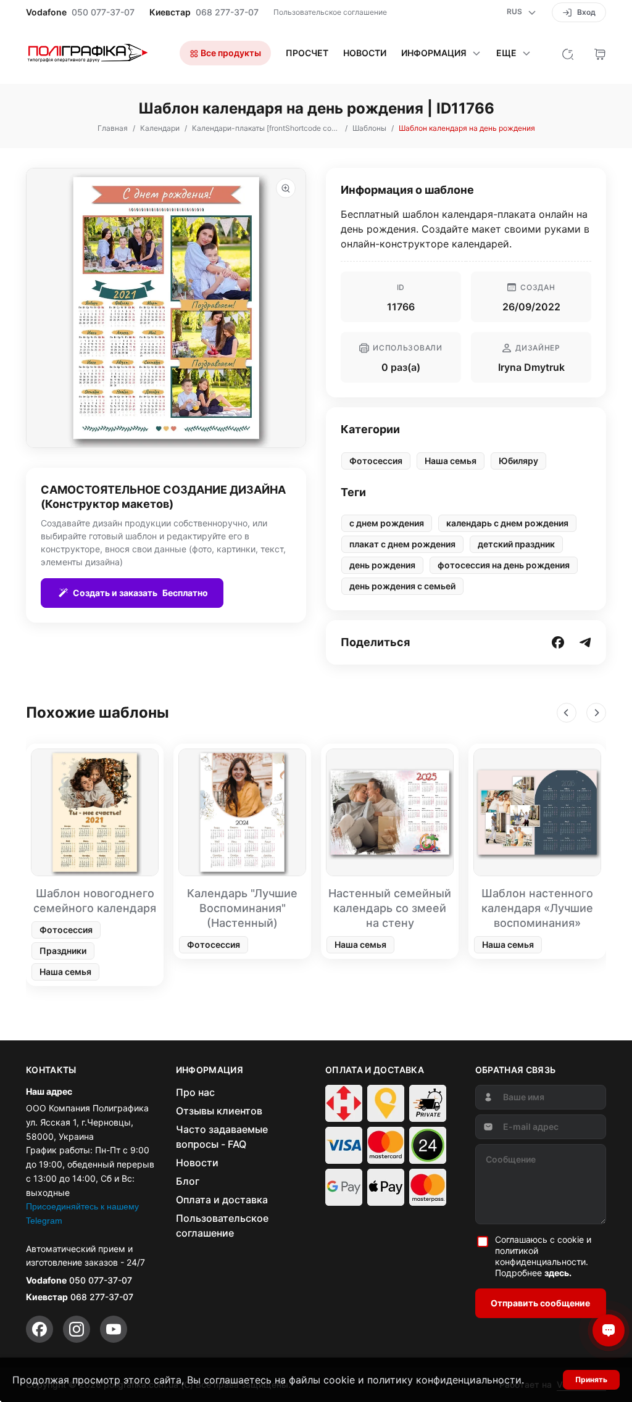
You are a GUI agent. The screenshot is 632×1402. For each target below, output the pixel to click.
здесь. (558, 1272)
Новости (364, 53)
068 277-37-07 (227, 12)
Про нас (195, 1092)
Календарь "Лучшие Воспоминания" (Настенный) (242, 908)
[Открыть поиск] (568, 53)
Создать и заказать (140, 592)
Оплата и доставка (222, 1199)
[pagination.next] (596, 713)
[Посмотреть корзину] (600, 53)
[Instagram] (76, 1329)
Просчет (307, 53)
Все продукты (230, 53)
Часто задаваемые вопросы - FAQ (222, 1136)
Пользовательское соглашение (330, 12)
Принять (591, 1379)
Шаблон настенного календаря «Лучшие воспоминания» (537, 908)
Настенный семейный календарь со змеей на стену (389, 908)
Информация (434, 53)
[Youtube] (113, 1329)
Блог (187, 1181)
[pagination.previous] (566, 713)
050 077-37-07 (103, 12)
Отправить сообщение (540, 1303)
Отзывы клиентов (219, 1111)
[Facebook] (39, 1329)
